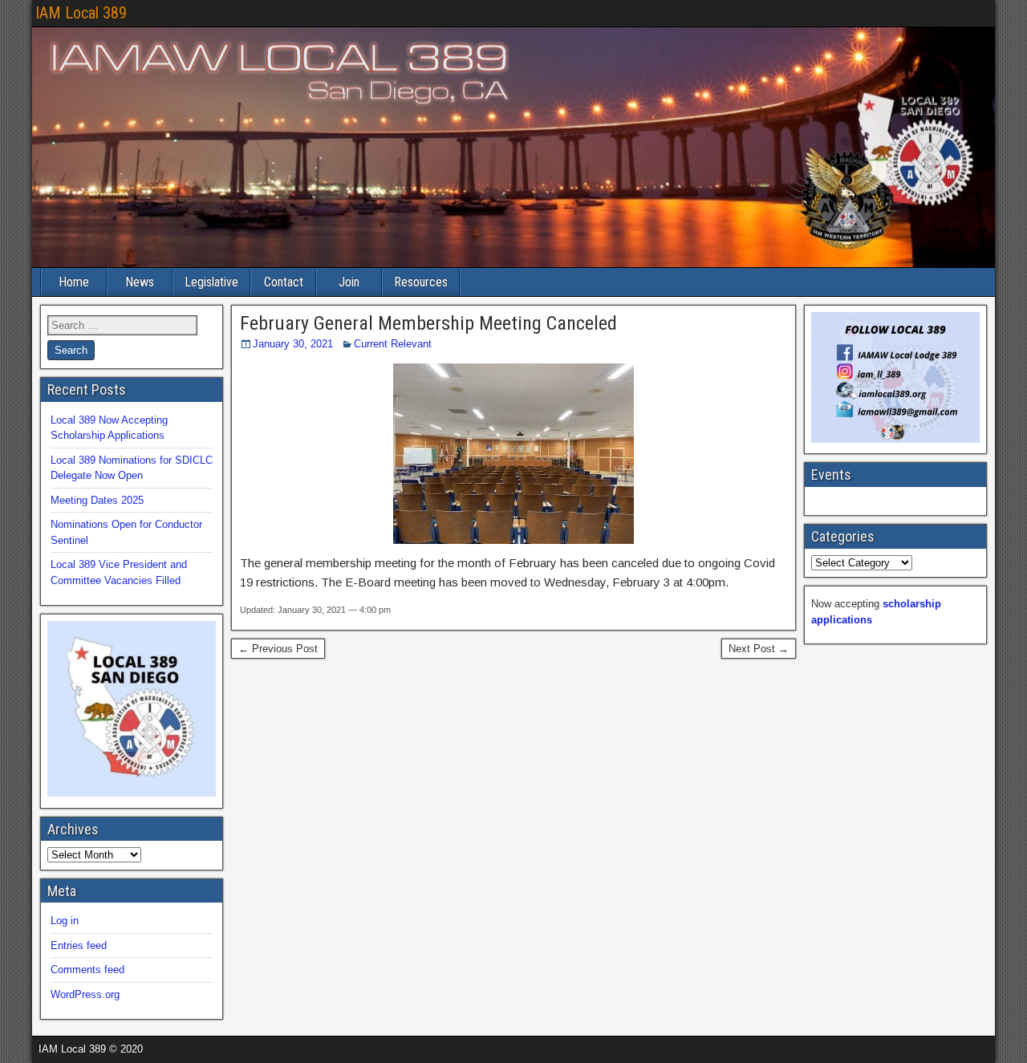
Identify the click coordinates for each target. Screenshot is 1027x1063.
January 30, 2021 (293, 344)
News (139, 282)
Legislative (211, 282)
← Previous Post (278, 649)
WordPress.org (85, 994)
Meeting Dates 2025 (97, 500)
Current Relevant (393, 344)
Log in (65, 921)
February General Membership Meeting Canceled (428, 323)
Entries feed (79, 945)
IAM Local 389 (81, 12)
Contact (283, 282)
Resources (421, 282)
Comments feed (87, 970)
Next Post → (759, 649)
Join (349, 282)
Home (74, 282)
